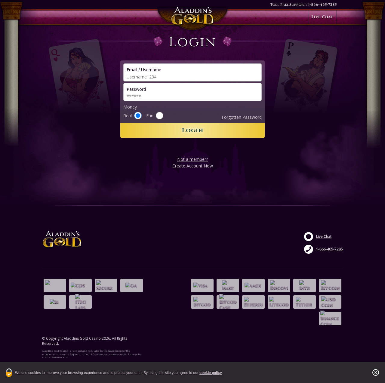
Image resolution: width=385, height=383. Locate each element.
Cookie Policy (210, 373)
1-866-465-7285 (322, 4)
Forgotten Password (242, 117)
